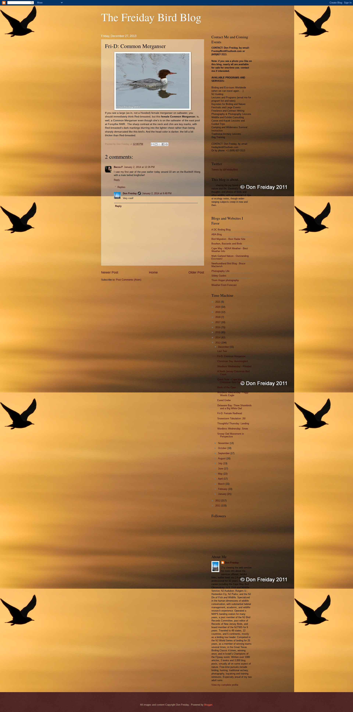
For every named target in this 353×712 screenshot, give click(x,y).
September (224, 453)
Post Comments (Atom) (128, 279)
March (221, 483)
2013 (218, 342)
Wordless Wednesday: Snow (232, 428)
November (224, 443)
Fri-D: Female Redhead (229, 413)
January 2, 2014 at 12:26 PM (139, 167)
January (222, 494)
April (221, 478)
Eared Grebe (224, 400)
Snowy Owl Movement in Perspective (230, 435)
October (222, 448)
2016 (218, 327)
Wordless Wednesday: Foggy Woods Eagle (233, 393)
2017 (218, 322)
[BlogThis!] (156, 144)
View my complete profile (224, 684)
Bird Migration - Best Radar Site (228, 239)
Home (153, 272)
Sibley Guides (218, 275)
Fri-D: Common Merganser (231, 356)
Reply (117, 180)
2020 (218, 307)
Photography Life (220, 271)
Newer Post (109, 272)
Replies (121, 187)
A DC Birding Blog (221, 229)
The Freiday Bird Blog (151, 17)
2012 (218, 500)
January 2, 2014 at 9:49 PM (157, 193)
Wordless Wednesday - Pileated (234, 366)
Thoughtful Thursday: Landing (233, 423)
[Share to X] (159, 144)
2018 (218, 317)
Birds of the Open (226, 387)
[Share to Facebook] (163, 144)
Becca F (118, 167)
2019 (218, 312)
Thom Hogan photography (225, 280)
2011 (218, 505)
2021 (218, 301)
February (223, 489)
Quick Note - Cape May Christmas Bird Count (230, 381)
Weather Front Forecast (224, 285)
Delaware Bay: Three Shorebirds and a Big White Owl (234, 407)
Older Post (196, 272)
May (220, 473)
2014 (218, 337)
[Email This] (152, 144)
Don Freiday (130, 193)
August (222, 458)
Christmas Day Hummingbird (232, 361)
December (224, 347)
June (221, 468)
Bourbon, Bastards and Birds (226, 243)
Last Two (222, 351)
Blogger (208, 704)
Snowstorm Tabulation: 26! (231, 418)
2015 (218, 332)
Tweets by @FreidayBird (224, 169)
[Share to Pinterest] (166, 144)
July (220, 463)
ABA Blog (216, 234)
